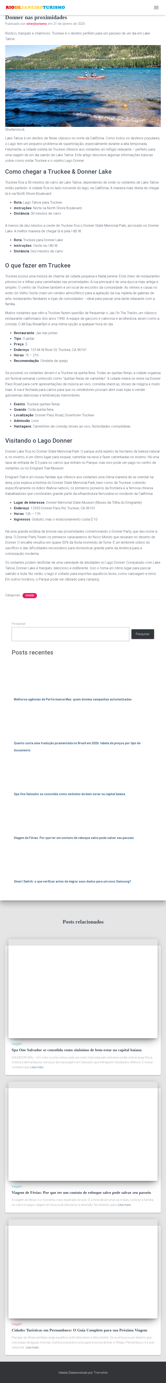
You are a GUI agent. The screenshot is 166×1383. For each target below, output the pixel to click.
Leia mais (36, 1067)
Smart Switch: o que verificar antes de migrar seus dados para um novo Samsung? (72, 881)
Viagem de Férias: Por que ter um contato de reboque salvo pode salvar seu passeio (74, 838)
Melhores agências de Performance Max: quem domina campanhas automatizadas (73, 699)
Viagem (30, 595)
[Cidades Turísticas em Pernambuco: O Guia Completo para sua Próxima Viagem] (83, 1268)
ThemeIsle (101, 1372)
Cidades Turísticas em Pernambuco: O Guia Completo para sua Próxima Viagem (79, 1330)
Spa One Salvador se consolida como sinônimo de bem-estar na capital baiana (69, 794)
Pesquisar (19, 623)
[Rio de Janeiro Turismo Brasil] (37, 7)
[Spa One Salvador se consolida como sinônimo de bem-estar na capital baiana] (83, 988)
